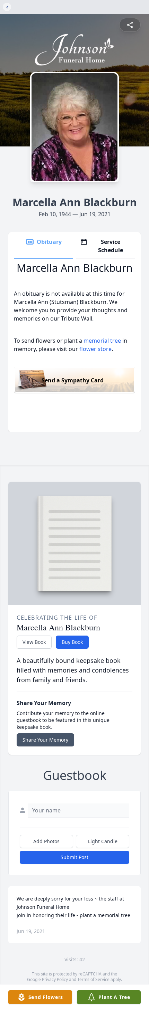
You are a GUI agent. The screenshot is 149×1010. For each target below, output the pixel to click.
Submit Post (74, 857)
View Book (34, 642)
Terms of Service (93, 979)
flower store (95, 349)
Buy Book (72, 642)
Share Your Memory (45, 739)
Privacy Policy (55, 979)
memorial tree (102, 340)
